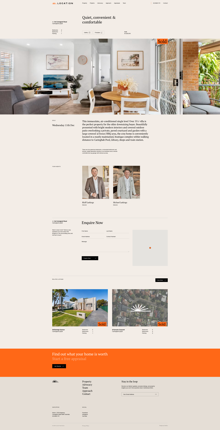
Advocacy (100, 3)
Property (84, 3)
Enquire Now (87, 258)
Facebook (85, 412)
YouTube (84, 416)
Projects (92, 3)
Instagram (85, 414)
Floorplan (97, 32)
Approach (108, 3)
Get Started (57, 366)
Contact (165, 3)
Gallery (86, 32)
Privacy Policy (85, 425)
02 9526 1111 (156, 3)
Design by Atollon (163, 425)
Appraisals (117, 3)
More (160, 280)
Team (124, 3)
